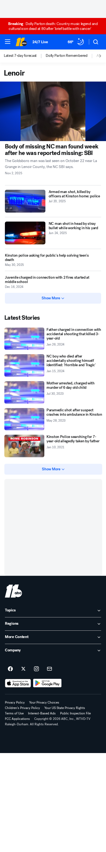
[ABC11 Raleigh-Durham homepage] (21, 42)
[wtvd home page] (13, 591)
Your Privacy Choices (44, 702)
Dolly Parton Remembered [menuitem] (67, 56)
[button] (7, 41)
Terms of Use (14, 713)
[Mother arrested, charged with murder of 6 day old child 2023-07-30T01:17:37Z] (24, 392)
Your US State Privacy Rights (64, 708)
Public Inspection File (75, 713)
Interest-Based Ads (42, 713)
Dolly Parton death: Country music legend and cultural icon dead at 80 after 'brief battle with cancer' (53, 26)
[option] (25, 56)
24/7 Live (40, 42)
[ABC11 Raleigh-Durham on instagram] (36, 669)
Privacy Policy (15, 702)
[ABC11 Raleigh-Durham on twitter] (23, 669)
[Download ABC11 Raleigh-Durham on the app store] (18, 683)
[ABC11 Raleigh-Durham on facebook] (10, 669)
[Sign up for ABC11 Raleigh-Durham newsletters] (49, 669)
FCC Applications (17, 718)
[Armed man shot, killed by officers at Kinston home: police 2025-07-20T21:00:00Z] (25, 201)
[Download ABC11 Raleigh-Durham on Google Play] (47, 683)
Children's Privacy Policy (22, 708)
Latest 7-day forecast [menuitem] (20, 56)
